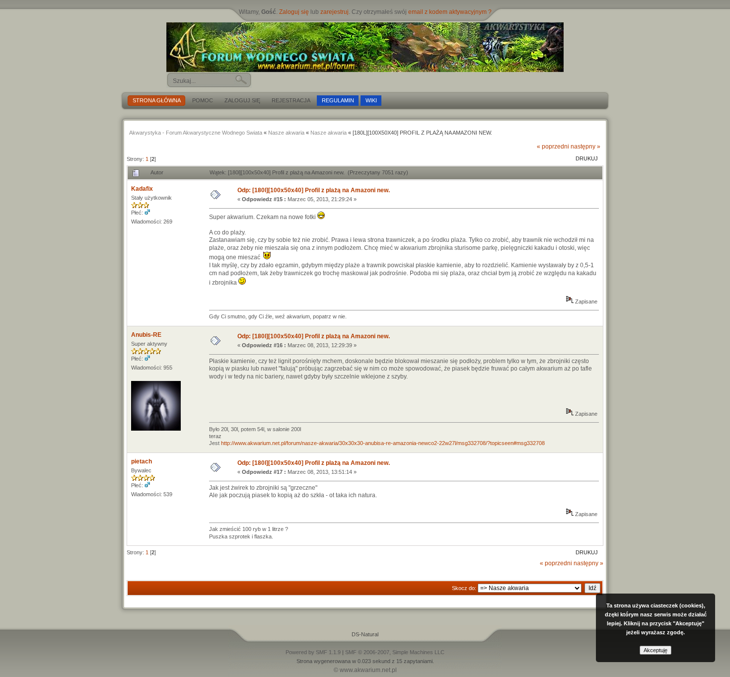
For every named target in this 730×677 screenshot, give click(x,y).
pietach (141, 461)
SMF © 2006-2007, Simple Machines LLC (394, 652)
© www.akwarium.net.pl (365, 670)
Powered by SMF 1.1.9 (313, 652)
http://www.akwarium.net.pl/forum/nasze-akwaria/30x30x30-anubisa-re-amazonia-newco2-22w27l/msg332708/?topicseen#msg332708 (383, 443)
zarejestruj (334, 11)
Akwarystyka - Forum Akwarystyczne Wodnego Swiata (195, 133)
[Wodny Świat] (365, 47)
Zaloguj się (294, 11)
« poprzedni (553, 146)
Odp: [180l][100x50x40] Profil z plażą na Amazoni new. (313, 190)
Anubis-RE (146, 334)
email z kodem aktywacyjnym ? (450, 11)
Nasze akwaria (286, 133)
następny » (585, 146)
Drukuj (587, 158)
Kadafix (142, 188)
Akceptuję (655, 650)
